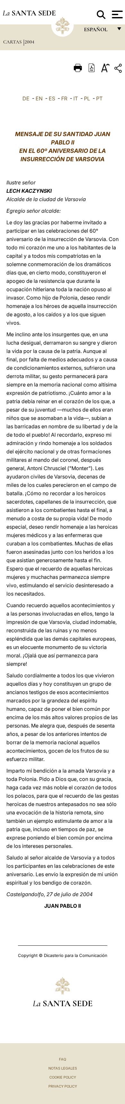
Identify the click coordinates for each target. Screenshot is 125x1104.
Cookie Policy (62, 1077)
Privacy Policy (62, 1086)
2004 (29, 42)
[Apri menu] (116, 14)
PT (99, 98)
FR (64, 98)
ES (52, 98)
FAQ (62, 1059)
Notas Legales (62, 1068)
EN (39, 98)
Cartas (13, 42)
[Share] (118, 69)
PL (87, 98)
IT (75, 98)
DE (25, 98)
